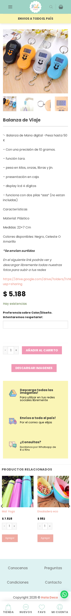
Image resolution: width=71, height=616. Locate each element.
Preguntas (53, 568)
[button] (10, 7)
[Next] (61, 61)
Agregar (9, 538)
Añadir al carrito (42, 350)
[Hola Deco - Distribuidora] (35, 7)
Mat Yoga (8, 511)
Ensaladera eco (47, 511)
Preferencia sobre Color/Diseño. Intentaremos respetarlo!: (27, 315)
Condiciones (18, 582)
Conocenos (18, 568)
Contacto (53, 582)
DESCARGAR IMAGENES (34, 368)
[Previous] (9, 61)
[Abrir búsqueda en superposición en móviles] (51, 6)
